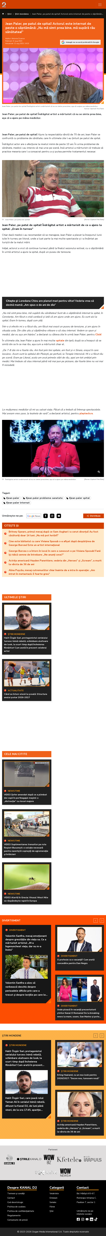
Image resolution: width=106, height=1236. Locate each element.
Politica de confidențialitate (20, 1211)
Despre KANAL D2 (22, 1187)
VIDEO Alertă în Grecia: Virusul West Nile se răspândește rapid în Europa (26, 899)
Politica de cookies (16, 1206)
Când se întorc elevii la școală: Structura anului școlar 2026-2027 (25, 696)
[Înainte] (102, 920)
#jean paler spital (79, 498)
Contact (11, 1197)
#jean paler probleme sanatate (44, 498)
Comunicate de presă (17, 1219)
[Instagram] (82, 1219)
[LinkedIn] (91, 1219)
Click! (98, 334)
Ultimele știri (15, 597)
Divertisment (11, 920)
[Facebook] (78, 1219)
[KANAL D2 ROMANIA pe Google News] (33, 516)
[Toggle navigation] (100, 4)
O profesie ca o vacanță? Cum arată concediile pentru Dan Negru (76, 961)
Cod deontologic (15, 1202)
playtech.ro (86, 413)
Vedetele (54, 1193)
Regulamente (14, 1215)
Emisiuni (53, 1197)
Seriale (53, 1202)
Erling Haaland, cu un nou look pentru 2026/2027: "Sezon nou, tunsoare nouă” (78, 1076)
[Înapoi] (96, 920)
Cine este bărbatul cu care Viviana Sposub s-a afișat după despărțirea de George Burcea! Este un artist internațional (52, 543)
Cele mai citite (15, 754)
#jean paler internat (18, 502)
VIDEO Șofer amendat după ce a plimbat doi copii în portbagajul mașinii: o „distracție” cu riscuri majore (25, 798)
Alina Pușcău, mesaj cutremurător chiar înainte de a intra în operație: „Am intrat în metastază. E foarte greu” (52, 572)
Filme (52, 1206)
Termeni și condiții (16, 1193)
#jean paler (12, 498)
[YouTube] (87, 1219)
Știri (51, 1211)
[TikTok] (96, 1219)
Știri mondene (11, 1035)
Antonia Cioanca (18, 38)
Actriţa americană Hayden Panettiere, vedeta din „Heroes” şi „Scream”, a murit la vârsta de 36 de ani (55, 562)
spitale (60, 340)
